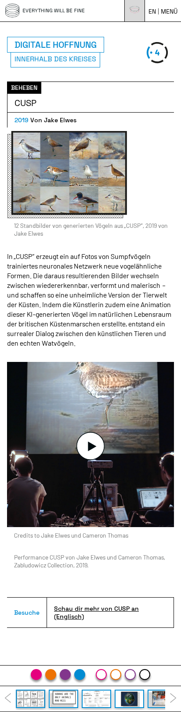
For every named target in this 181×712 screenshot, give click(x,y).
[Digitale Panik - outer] (36, 674)
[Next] (173, 698)
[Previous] (8, 698)
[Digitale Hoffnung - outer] (79, 674)
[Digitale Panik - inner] (101, 674)
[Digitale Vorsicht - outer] (50, 674)
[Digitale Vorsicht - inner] (115, 674)
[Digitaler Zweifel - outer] (65, 674)
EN (152, 11)
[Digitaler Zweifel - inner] (130, 674)
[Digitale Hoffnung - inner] (144, 674)
